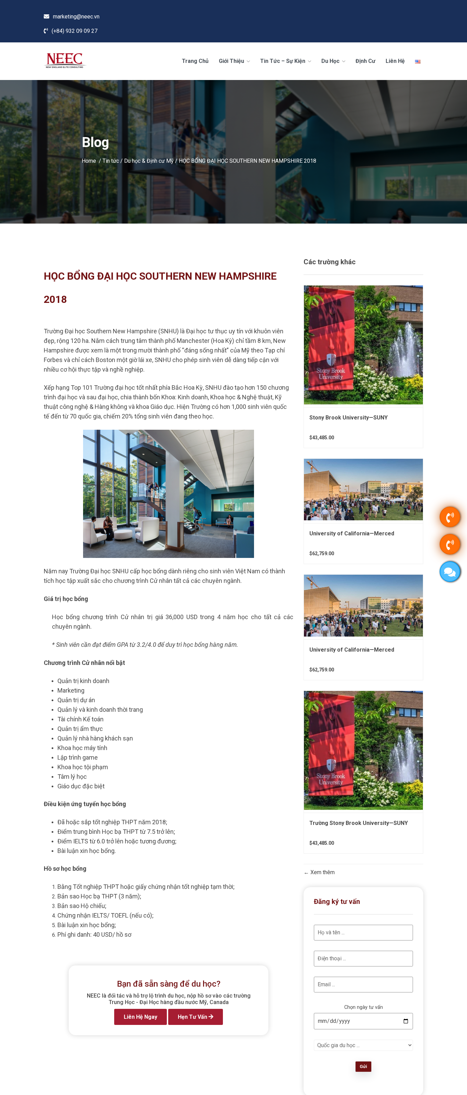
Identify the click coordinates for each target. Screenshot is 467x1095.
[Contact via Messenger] (450, 571)
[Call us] (450, 517)
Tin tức (111, 160)
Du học (331, 61)
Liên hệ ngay (140, 1017)
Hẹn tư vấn (193, 1017)
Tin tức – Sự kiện (283, 61)
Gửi (363, 1066)
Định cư (365, 61)
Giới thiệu (232, 61)
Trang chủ (195, 61)
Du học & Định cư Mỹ (149, 160)
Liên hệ (395, 61)
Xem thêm (322, 872)
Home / (92, 160)
